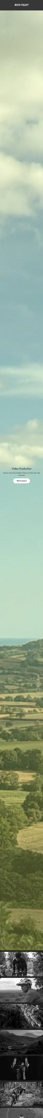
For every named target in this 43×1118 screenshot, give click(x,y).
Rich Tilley (22, 5)
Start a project (21, 481)
